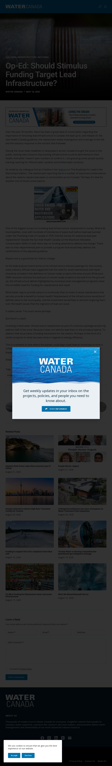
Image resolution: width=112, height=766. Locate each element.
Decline (28, 755)
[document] (56, 383)
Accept (14, 755)
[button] (95, 351)
